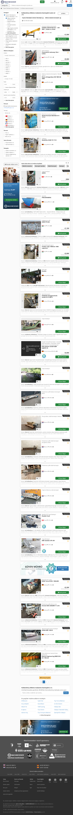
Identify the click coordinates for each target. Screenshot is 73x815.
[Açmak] (45, 47)
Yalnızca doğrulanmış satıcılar (11, 155)
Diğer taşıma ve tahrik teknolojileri (12, 28)
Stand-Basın (41, 704)
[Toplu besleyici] (31, 325)
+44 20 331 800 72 (10, 765)
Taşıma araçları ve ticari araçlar (11, 38)
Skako (8, 69)
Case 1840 (17, 774)
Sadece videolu (10, 152)
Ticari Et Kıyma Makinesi (44, 712)
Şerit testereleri (62, 774)
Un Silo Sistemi (58, 704)
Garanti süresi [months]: (9, 95)
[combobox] (11, 113)
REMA (8, 67)
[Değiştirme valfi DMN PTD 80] (31, 227)
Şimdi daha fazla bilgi (62, 568)
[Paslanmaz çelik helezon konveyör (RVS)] (31, 398)
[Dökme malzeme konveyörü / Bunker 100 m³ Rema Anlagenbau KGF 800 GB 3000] (31, 80)
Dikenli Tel (24, 707)
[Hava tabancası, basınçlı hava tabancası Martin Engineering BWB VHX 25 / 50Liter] (31, 660)
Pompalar (10, 31)
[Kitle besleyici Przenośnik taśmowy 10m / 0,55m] (31, 57)
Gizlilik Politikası (29, 812)
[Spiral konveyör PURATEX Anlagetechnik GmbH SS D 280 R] (31, 300)
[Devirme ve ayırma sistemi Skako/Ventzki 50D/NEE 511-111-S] (31, 120)
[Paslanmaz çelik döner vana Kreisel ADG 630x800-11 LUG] (31, 610)
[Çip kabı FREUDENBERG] (31, 202)
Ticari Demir (41, 709)
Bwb (7, 60)
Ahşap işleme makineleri (11, 41)
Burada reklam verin (12, 164)
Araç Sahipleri (25, 704)
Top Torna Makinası (59, 701)
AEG (7, 58)
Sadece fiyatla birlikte (10, 87)
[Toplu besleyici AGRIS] (31, 178)
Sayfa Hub (40, 701)
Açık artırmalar (10, 144)
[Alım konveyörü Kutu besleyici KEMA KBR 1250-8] (31, 635)
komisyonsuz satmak (11, 200)
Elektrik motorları (11, 22)
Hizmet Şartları (37, 812)
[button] (70, 1)
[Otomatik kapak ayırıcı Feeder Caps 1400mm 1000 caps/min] (31, 251)
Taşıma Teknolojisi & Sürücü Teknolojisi (11, 15)
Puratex (8, 66)
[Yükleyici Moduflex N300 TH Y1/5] (31, 145)
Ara (70, 5)
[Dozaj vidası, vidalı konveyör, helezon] (31, 423)
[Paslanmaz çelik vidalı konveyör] (31, 472)
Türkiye (9, 107)
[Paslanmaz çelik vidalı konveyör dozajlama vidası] (31, 447)
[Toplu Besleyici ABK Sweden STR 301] (31, 545)
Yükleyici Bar (57, 707)
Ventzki (8, 71)
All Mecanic (24, 701)
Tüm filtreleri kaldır (28, 20)
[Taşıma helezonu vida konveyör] (31, 496)
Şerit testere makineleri (43, 774)
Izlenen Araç (24, 712)
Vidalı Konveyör (52, 166)
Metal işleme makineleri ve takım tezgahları (12, 35)
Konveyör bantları (11, 25)
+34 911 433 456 (44, 767)
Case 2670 (53, 774)
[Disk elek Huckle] (31, 276)
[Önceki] (22, 33)
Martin (8, 64)
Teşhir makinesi (9, 134)
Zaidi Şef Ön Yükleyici (59, 712)
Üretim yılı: (6, 89)
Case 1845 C (32, 774)
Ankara (9, 118)
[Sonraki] (39, 33)
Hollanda (10, 121)
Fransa (9, 123)
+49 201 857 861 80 (11, 767)
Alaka (63, 13)
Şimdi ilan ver (63, 108)
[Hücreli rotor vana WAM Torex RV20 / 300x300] (31, 586)
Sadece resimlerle (11, 150)
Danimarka (10, 125)
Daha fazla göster (46, 715)
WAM (7, 73)
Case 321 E (24, 774)
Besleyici (61, 166)
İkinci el (8, 136)
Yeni (7, 132)
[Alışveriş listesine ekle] (68, 28)
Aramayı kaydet (45, 678)
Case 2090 (9, 774)
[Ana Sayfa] (1, 8)
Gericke (8, 62)
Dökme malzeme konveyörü (11, 19)
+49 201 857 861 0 (44, 765)
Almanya (10, 119)
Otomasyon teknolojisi (11, 45)
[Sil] (42, 18)
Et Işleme (23, 709)
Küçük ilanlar (10, 142)
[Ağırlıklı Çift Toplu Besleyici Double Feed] (31, 521)
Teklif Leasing (41, 707)
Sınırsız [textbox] (7, 113)
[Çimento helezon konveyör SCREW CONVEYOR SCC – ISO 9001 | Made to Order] (31, 32)
